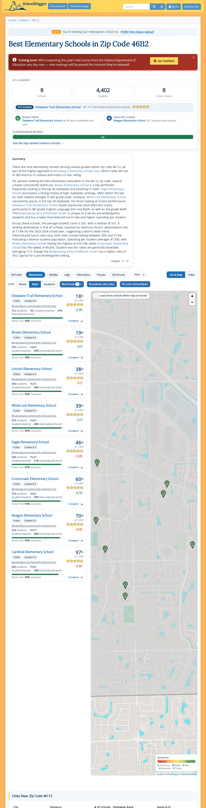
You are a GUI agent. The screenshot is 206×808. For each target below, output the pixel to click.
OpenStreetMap (189, 774)
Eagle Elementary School (30, 442)
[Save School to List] (81, 321)
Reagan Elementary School (129, 120)
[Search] (154, 7)
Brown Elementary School (72, 185)
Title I (139, 274)
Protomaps (173, 774)
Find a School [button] (57, 6)
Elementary (35, 275)
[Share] (161, 7)
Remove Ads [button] (192, 6)
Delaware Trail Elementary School (58, 107)
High (67, 275)
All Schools (118, 275)
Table (191, 275)
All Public (16, 275)
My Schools (70, 284)
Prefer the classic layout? (137, 32)
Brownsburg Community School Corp (75, 171)
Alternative (83, 275)
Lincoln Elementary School (32, 369)
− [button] (192, 302)
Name (22, 284)
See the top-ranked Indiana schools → (38, 143)
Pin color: (134, 284)
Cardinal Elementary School (33, 552)
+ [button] (192, 296)
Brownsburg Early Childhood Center (42, 213)
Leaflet (160, 774)
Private (101, 275)
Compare (73, 320)
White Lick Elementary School (106, 197)
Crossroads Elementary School (35, 479)
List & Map (176, 275)
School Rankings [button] (79, 6)
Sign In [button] (174, 6)
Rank (35, 284)
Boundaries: (101, 284)
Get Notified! (166, 61)
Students (49, 284)
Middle (53, 275)
